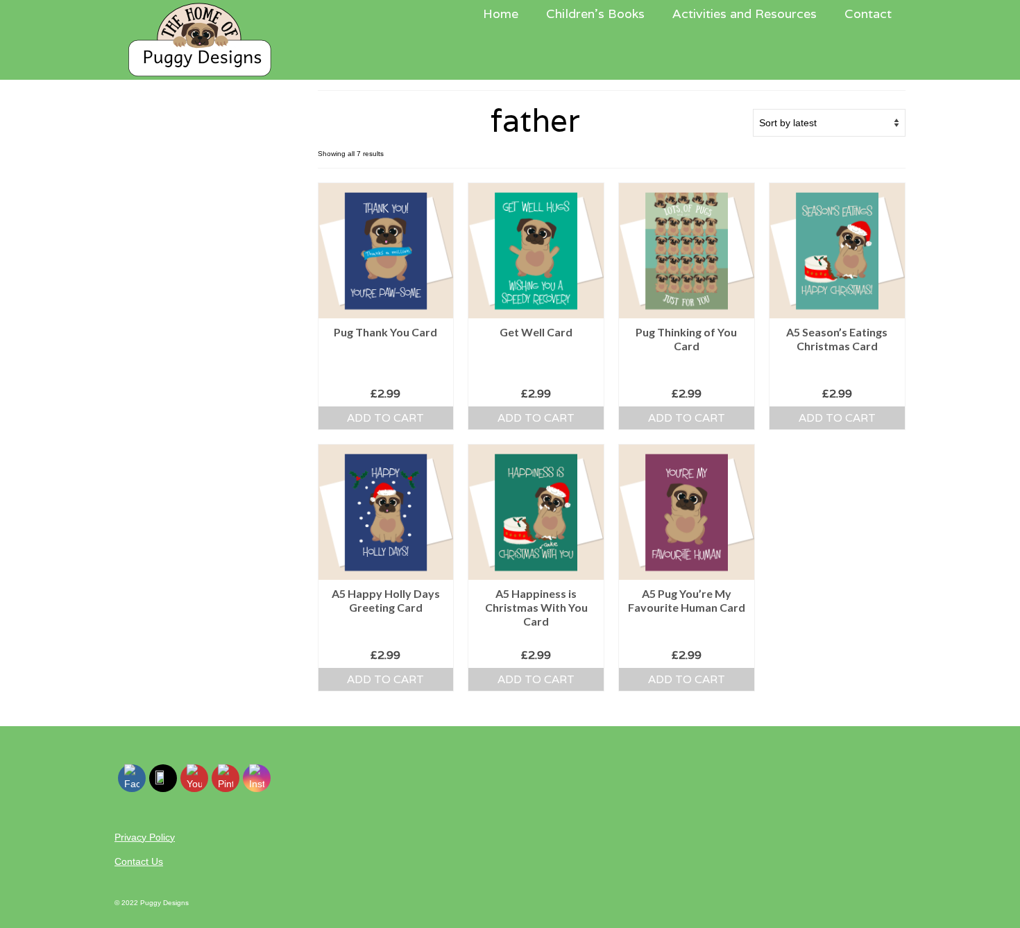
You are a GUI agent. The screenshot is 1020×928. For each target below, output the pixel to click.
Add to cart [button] (385, 418)
